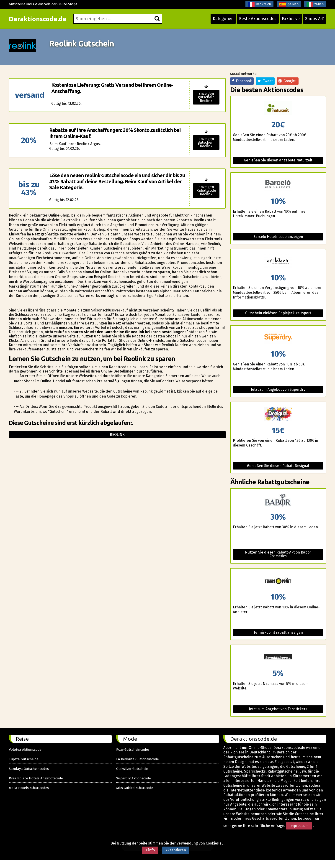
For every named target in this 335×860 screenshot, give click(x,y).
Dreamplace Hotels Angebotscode (36, 778)
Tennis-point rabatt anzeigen (278, 632)
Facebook (243, 81)
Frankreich (263, 4)
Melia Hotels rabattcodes (29, 788)
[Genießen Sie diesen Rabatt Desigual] (278, 414)
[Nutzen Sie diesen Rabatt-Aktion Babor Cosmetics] (278, 501)
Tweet (267, 81)
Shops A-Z (314, 18)
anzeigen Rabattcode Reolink (206, 190)
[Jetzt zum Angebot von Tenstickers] (278, 657)
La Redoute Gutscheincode (137, 759)
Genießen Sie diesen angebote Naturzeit (278, 160)
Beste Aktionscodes (257, 18)
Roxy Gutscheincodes (132, 750)
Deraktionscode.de (38, 18)
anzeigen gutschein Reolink (206, 97)
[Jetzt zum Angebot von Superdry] (278, 338)
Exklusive (291, 18)
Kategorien (223, 18)
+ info (150, 850)
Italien (318, 4)
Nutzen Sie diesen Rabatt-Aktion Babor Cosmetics (278, 554)
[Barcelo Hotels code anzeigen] (278, 185)
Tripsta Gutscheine (24, 759)
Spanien (292, 4)
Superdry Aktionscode (133, 778)
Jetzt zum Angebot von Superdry (278, 389)
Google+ (289, 81)
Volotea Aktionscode (25, 750)
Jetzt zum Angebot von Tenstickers (278, 709)
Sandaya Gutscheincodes (29, 769)
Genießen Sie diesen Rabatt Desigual (278, 466)
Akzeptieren (175, 850)
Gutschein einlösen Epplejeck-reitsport (278, 313)
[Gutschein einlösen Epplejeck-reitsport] (278, 261)
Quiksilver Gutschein (132, 769)
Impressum (299, 826)
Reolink (117, 434)
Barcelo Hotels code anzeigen (278, 237)
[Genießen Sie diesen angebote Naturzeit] (278, 108)
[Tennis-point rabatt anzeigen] (278, 581)
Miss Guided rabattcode (134, 788)
